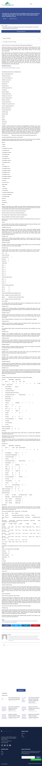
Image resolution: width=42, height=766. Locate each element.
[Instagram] (7, 745)
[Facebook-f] (2, 745)
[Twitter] (5, 745)
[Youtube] (10, 745)
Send (38, 757)
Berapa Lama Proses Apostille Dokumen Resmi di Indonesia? (34, 708)
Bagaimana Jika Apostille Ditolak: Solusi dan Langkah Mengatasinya (33, 716)
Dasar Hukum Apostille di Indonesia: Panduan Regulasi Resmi (13, 708)
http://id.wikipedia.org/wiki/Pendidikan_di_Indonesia (11, 67)
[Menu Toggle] (31, 3)
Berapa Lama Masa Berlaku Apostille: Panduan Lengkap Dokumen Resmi (14, 716)
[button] (38, 38)
